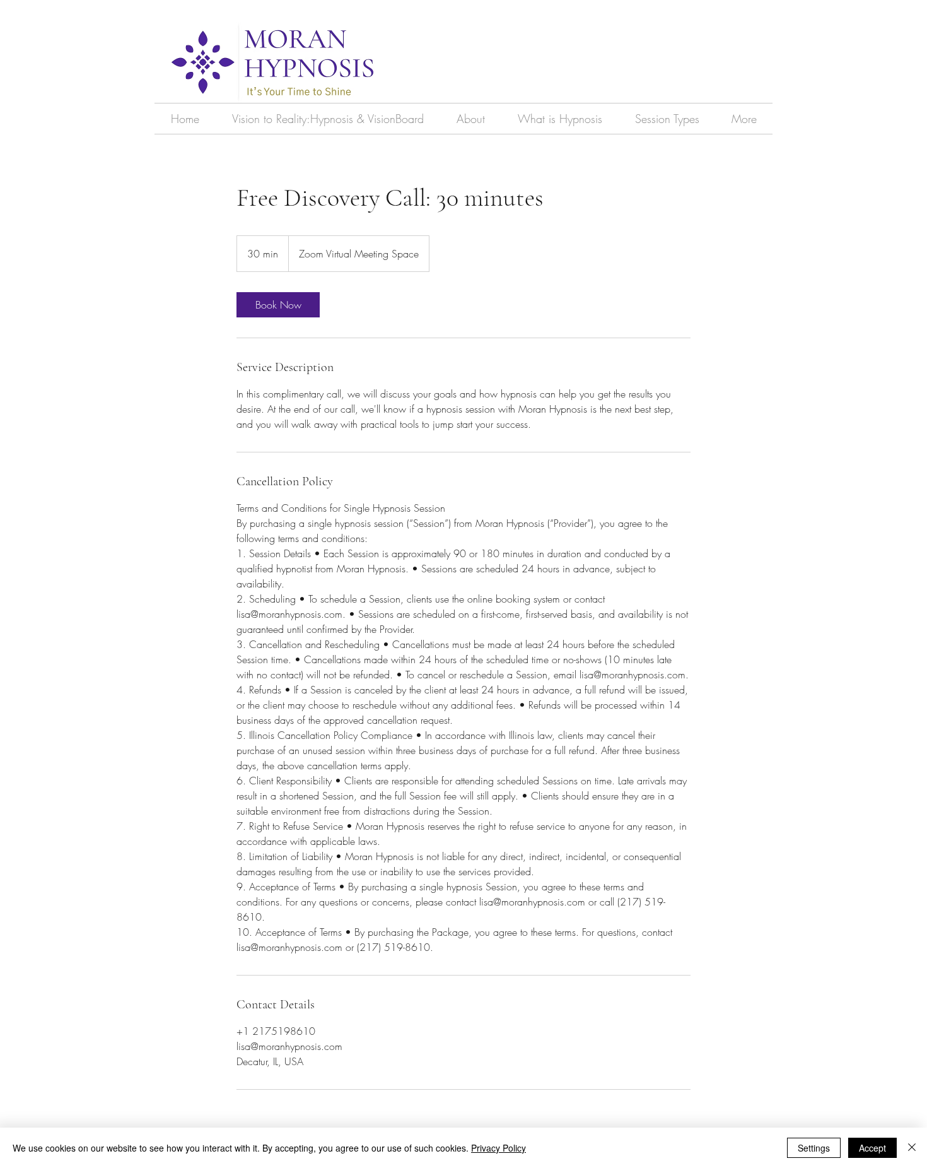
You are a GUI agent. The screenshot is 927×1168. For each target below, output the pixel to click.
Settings (814, 1147)
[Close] (911, 1148)
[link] (278, 304)
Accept (872, 1147)
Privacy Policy (498, 1147)
